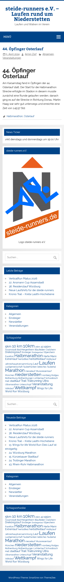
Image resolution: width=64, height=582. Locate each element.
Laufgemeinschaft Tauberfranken (21, 367)
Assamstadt (10, 349)
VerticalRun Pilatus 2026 (23, 278)
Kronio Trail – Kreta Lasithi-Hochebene (31, 294)
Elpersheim (49, 352)
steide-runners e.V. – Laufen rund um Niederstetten (32, 13)
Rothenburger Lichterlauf (31, 378)
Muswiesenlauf (44, 371)
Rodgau (55, 375)
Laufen (47, 363)
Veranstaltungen (12, 58)
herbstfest (23, 359)
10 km (17, 346)
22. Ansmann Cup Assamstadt (26, 282)
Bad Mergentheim (25, 349)
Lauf (35, 363)
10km (29, 346)
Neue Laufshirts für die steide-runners (31, 290)
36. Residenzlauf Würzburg (24, 286)
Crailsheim (51, 350)
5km (8, 346)
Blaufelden (40, 350)
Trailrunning (34, 380)
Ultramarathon (12, 384)
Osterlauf (29, 116)
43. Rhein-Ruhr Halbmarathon (26, 464)
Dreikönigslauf (13, 352)
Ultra (45, 380)
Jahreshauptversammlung (18, 364)
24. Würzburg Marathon (22, 452)
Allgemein (48, 54)
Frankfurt (9, 356)
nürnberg (46, 375)
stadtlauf (15, 380)
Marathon (15, 370)
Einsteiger (14, 318)
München (9, 375)
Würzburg (23, 391)
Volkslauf (9, 388)
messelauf (30, 371)
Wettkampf (25, 387)
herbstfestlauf (37, 359)
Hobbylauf (51, 359)
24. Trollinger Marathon (22, 460)
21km (37, 347)
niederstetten (28, 374)
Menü (7, 36)
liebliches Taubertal (46, 367)
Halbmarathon (15, 116)
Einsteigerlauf (38, 352)
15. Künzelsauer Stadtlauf (23, 456)
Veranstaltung (42, 384)
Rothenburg (11, 378)
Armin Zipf (31, 54)
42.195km (46, 346)
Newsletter (15, 321)
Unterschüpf (25, 384)
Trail (23, 380)
